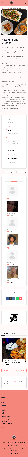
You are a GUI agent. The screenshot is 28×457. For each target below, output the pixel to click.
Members (4, 408)
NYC (14, 172)
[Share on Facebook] (7, 298)
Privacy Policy (5, 419)
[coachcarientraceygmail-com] (12, 272)
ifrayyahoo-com (11, 229)
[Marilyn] (12, 255)
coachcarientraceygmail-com (14, 279)
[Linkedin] (13, 298)
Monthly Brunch (13, 154)
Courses (3, 410)
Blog (2, 412)
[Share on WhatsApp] (17, 298)
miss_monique (11, 213)
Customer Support (6, 423)
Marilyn (9, 262)
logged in (13, 381)
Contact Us (4, 421)
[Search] (21, 3)
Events (7, 8)
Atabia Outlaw (11, 246)
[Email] (20, 298)
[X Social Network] (10, 298)
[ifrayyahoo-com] (12, 223)
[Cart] (25, 3)
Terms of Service (6, 416)
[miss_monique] (12, 206)
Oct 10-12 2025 (21, 172)
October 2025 (5, 174)
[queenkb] (12, 190)
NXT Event (19, 370)
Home (2, 8)
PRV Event (9, 370)
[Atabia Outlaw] (12, 239)
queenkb (9, 197)
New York (8, 172)
